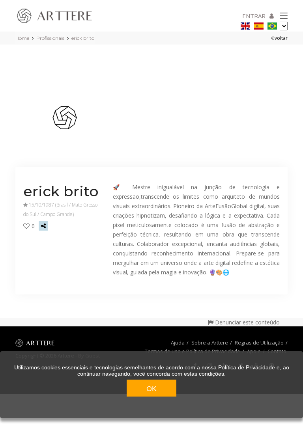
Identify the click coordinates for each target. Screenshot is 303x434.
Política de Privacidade (246, 367)
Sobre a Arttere (209, 342)
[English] (245, 24)
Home (22, 38)
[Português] (272, 24)
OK (151, 389)
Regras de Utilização (259, 342)
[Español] (259, 24)
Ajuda (178, 342)
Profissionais (50, 38)
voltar (281, 38)
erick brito (82, 38)
